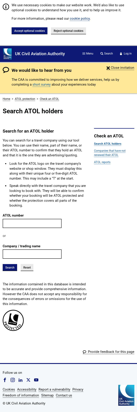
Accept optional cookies (29, 31)
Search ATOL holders (107, 143)
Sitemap (47, 395)
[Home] (7, 54)
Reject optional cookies (68, 31)
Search (9, 267)
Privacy (77, 389)
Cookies (9, 389)
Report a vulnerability (54, 389)
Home (6, 99)
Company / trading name (21, 246)
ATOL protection (25, 99)
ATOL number (13, 215)
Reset (27, 267)
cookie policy (80, 18)
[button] (120, 68)
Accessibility (26, 389)
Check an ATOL (49, 99)
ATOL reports (102, 162)
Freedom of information (21, 395)
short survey (41, 84)
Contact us (64, 395)
